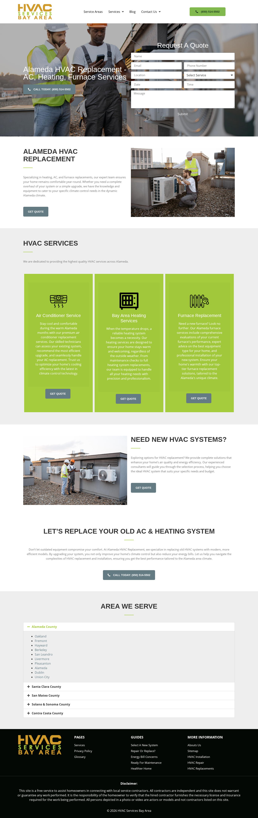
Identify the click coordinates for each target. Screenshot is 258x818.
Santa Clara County (46, 687)
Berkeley (41, 650)
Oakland (40, 636)
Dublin (39, 672)
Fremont (41, 641)
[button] (116, 11)
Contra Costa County (47, 713)
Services (114, 12)
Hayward (41, 645)
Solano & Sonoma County (51, 704)
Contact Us (149, 12)
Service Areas (93, 12)
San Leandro (44, 654)
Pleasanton (43, 663)
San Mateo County (45, 695)
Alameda (41, 668)
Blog (132, 12)
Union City (42, 677)
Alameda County (44, 627)
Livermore (42, 659)
